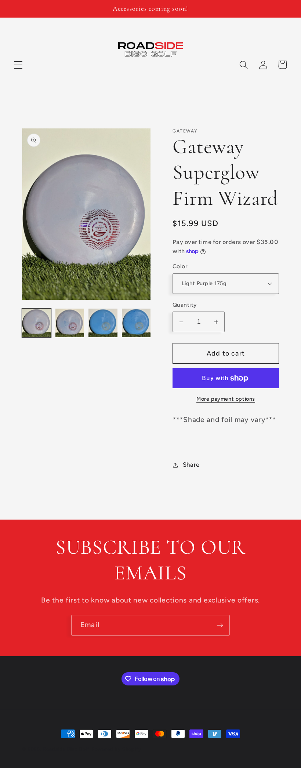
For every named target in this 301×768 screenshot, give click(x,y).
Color (180, 266)
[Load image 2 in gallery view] (69, 323)
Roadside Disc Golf (66, 749)
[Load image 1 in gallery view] (36, 323)
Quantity (185, 304)
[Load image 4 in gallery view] (136, 323)
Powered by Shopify (116, 749)
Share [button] (191, 464)
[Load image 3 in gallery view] (102, 323)
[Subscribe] (219, 625)
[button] (18, 64)
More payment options (225, 399)
